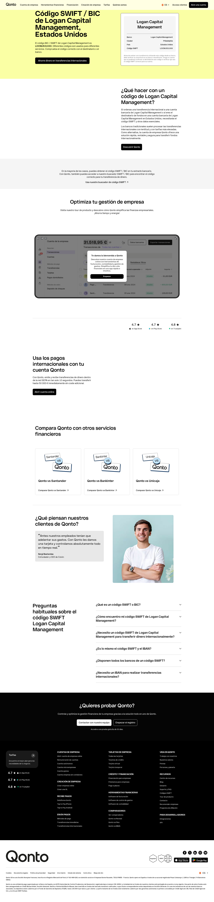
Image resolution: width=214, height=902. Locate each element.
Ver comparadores (115, 815)
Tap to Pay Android (64, 808)
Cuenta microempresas (66, 767)
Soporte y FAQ (165, 789)
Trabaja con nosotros (168, 756)
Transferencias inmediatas (68, 822)
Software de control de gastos (120, 800)
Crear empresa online (65, 786)
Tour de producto (167, 797)
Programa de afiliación (168, 808)
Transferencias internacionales (69, 826)
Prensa (162, 764)
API (161, 823)
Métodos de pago (64, 819)
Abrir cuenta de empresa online (69, 756)
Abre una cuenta (198, 5)
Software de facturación (118, 797)
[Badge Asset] (185, 853)
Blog (161, 782)
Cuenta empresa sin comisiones (69, 775)
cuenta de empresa (151, 132)
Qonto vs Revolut (115, 819)
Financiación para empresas (119, 778)
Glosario (163, 786)
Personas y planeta (167, 767)
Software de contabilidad (118, 804)
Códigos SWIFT (166, 793)
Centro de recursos (167, 778)
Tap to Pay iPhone (64, 804)
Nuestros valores (166, 760)
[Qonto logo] (11, 4)
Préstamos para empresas (118, 782)
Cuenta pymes (63, 771)
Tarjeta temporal (115, 767)
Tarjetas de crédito (116, 760)
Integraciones (165, 819)
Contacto (163, 801)
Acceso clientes (179, 5)
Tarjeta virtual (114, 764)
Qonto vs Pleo (114, 822)
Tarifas (12, 755)
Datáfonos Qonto (64, 800)
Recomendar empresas (169, 804)
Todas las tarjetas (115, 756)
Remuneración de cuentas (67, 760)
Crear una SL (62, 789)
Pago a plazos (114, 786)
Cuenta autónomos (65, 764)
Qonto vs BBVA (114, 826)
